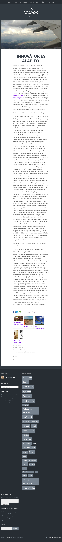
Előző (16, 356)
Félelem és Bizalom (27, 411)
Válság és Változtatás (20, 349)
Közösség (27, 439)
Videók (8, 2)
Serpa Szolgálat (18, 95)
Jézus (31, 430)
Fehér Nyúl (25, 405)
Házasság (34, 421)
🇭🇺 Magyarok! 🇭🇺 (10, 377)
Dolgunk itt (28, 387)
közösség (23, 2)
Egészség (27, 396)
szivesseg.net (17, 98)
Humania (26, 421)
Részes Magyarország (29, 460)
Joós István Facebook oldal (54, 537)
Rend (31, 452)
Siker (25, 464)
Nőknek (26, 447)
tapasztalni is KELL (6, 520)
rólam (43, 2)
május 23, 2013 (31, 52)
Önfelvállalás (29, 488)
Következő (17, 359)
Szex (24, 468)
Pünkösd (25, 452)
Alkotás (17, 352)
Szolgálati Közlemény (28, 471)
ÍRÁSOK (27, 352)
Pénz (33, 447)
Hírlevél (26, 426)
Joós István (18, 345)
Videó (30, 475)
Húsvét (33, 426)
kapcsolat (52, 2)
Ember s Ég (28, 401)
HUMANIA (4, 511)
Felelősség (22, 352)
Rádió (25, 456)
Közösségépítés (27, 443)
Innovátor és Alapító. (31, 58)
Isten (25, 431)
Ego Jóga (27, 391)
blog (15, 2)
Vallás (25, 475)
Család (25, 382)
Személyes (32, 464)
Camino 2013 (27, 378)
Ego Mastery (34, 2)
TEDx (36, 471)
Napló (35, 443)
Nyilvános (32, 352)
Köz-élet (26, 435)
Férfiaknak (27, 417)
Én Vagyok (31, 11)
